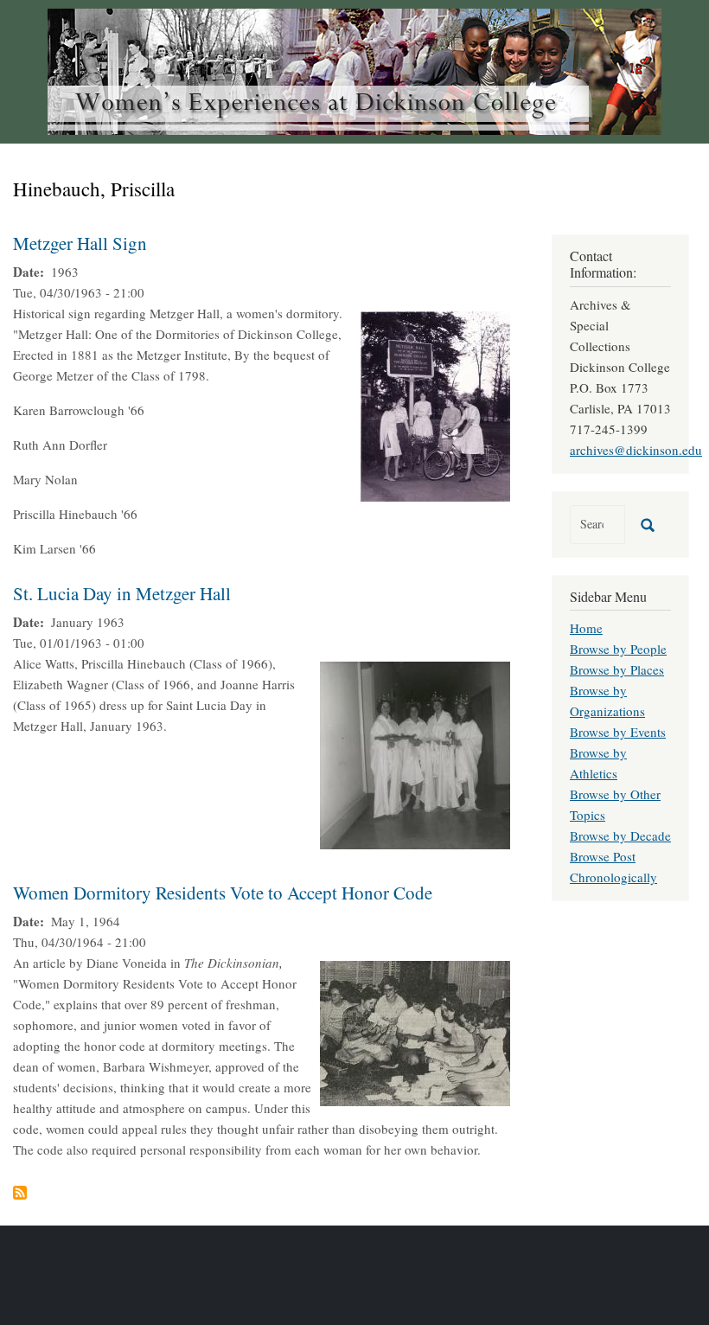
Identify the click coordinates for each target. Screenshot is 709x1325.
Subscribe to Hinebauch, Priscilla (20, 1193)
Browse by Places (617, 669)
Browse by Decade (620, 835)
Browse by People (618, 648)
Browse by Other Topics (615, 804)
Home (586, 628)
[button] (435, 404)
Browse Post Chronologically (613, 867)
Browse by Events (618, 731)
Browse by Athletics (598, 763)
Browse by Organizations (607, 701)
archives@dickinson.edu (636, 449)
